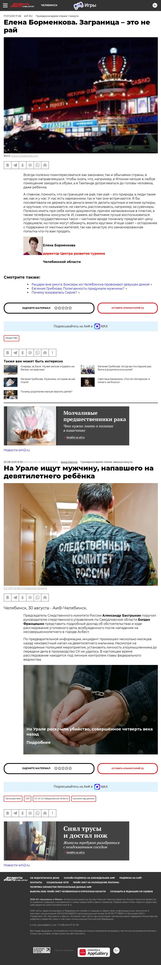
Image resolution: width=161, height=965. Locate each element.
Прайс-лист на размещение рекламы (96, 882)
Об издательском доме (44, 878)
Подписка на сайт (130, 878)
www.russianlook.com (24, 155)
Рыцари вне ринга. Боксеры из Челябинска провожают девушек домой (91, 284)
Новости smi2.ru (17, 450)
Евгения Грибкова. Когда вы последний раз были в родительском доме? (124, 368)
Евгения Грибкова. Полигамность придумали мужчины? (78, 288)
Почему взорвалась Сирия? (54, 292)
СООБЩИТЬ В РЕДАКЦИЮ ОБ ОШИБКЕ (131, 891)
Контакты (36, 882)
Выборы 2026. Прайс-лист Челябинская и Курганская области (68, 891)
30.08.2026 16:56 (13, 461)
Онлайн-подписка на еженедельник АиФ (89, 878)
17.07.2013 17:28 (12, 16)
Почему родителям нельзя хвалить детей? (46, 391)
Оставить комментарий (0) (128, 308)
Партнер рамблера (64, 950)
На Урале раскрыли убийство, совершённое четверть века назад (90, 732)
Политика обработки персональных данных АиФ (60, 887)
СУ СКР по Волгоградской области (25, 588)
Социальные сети (58, 882)
